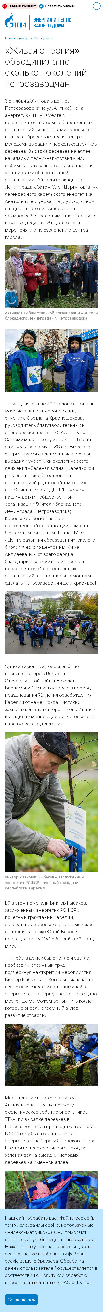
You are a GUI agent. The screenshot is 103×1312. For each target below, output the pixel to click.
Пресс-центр (17, 38)
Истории (41, 38)
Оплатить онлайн (60, 6)
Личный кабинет (22, 6)
